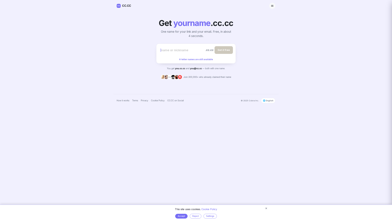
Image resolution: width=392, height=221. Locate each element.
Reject (195, 216)
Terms (135, 100)
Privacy (144, 100)
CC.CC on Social (175, 100)
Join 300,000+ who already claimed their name (207, 77)
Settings (210, 216)
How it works (123, 100)
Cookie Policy (158, 100)
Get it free (224, 49)
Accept (181, 216)
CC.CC (124, 6)
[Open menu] (272, 6)
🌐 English (268, 100)
